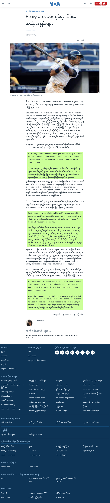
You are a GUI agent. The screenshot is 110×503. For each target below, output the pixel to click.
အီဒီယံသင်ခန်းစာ (6, 422)
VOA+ (3, 478)
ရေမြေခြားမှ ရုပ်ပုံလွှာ (62, 446)
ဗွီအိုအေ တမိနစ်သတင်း (90, 446)
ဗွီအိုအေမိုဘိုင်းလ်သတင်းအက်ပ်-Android (66, 480)
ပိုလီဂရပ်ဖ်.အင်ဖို (61, 450)
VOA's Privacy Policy (63, 493)
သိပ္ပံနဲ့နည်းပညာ (34, 385)
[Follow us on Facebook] (57, 352)
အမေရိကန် (4, 360)
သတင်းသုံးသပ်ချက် (7, 392)
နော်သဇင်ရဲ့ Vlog (88, 450)
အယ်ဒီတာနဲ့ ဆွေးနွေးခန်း (9, 380)
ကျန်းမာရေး (60, 406)
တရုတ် (3, 364)
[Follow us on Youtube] (67, 352)
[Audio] (85, 3)
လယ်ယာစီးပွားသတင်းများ (37, 402)
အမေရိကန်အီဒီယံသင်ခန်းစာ (36, 11)
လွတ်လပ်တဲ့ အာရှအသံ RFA (38, 493)
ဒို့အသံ (85, 406)
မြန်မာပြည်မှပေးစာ (62, 385)
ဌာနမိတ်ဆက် (5, 467)
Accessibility (60, 497)
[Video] (91, 3)
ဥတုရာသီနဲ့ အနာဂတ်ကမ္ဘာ (37, 389)
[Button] (80, 40)
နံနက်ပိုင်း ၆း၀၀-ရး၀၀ (8, 434)
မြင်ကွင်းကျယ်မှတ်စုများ (63, 389)
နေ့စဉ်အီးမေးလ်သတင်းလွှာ (37, 360)
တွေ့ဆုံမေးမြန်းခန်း (34, 455)
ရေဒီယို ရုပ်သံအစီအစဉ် (8, 450)
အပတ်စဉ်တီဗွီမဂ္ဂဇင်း (8, 455)
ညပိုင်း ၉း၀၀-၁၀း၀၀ (35, 434)
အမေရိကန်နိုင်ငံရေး (7, 400)
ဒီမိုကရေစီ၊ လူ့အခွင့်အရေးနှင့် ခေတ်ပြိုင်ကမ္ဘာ (12, 386)
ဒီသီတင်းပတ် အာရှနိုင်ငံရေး (65, 398)
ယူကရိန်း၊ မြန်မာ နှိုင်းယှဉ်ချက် (38, 406)
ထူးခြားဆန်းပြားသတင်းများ (37, 411)
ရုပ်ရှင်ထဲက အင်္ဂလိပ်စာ (63, 422)
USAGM (4, 493)
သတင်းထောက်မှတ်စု (8, 404)
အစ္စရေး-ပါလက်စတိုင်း (8, 369)
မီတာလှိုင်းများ (33, 467)
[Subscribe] (93, 352)
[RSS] (82, 352)
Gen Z (85, 398)
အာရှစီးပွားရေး (60, 402)
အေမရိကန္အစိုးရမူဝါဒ (35, 497)
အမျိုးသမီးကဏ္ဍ (61, 411)
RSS (29, 351)
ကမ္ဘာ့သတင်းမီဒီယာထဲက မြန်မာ (11, 409)
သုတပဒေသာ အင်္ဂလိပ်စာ (91, 422)
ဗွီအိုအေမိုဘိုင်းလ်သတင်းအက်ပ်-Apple (39, 480)
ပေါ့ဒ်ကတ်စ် (32, 356)
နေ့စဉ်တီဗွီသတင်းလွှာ (8, 446)
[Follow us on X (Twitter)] (62, 352)
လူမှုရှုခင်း (59, 380)
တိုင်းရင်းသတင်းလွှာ (89, 385)
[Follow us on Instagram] (72, 352)
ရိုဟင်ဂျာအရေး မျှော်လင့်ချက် (92, 380)
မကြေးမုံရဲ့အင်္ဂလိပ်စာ (35, 422)
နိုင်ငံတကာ (4, 356)
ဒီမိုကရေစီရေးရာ (6, 396)
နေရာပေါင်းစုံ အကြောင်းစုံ (91, 402)
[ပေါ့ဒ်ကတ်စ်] (88, 352)
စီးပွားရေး (32, 393)
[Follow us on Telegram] (77, 352)
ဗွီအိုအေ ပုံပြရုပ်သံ (61, 455)
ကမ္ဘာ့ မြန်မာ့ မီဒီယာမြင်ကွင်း (37, 380)
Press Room (5, 497)
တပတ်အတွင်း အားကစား (37, 398)
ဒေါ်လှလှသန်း (30, 30)
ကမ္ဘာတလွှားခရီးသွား (62, 393)
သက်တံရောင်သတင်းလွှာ (91, 411)
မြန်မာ (3, 351)
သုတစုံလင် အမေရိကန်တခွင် (92, 393)
